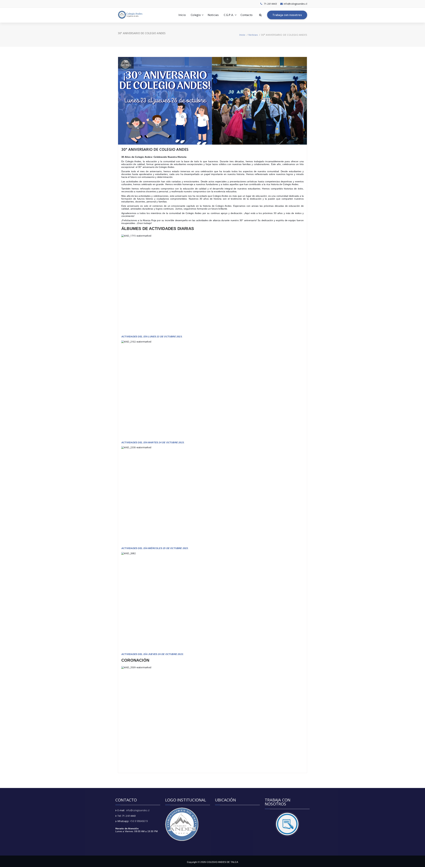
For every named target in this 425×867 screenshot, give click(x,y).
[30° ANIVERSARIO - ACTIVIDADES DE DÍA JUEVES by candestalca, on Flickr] (212, 602)
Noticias (213, 15)
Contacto (247, 15)
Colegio (196, 15)
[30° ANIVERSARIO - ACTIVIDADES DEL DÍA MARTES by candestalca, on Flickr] (212, 390)
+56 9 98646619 (139, 821)
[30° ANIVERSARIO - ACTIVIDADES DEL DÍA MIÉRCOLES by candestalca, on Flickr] (212, 496)
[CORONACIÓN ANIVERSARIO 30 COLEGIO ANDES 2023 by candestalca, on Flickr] (212, 716)
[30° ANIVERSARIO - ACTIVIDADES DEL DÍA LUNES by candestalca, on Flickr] (212, 284)
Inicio (182, 15)
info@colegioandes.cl (137, 810)
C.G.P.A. (229, 15)
